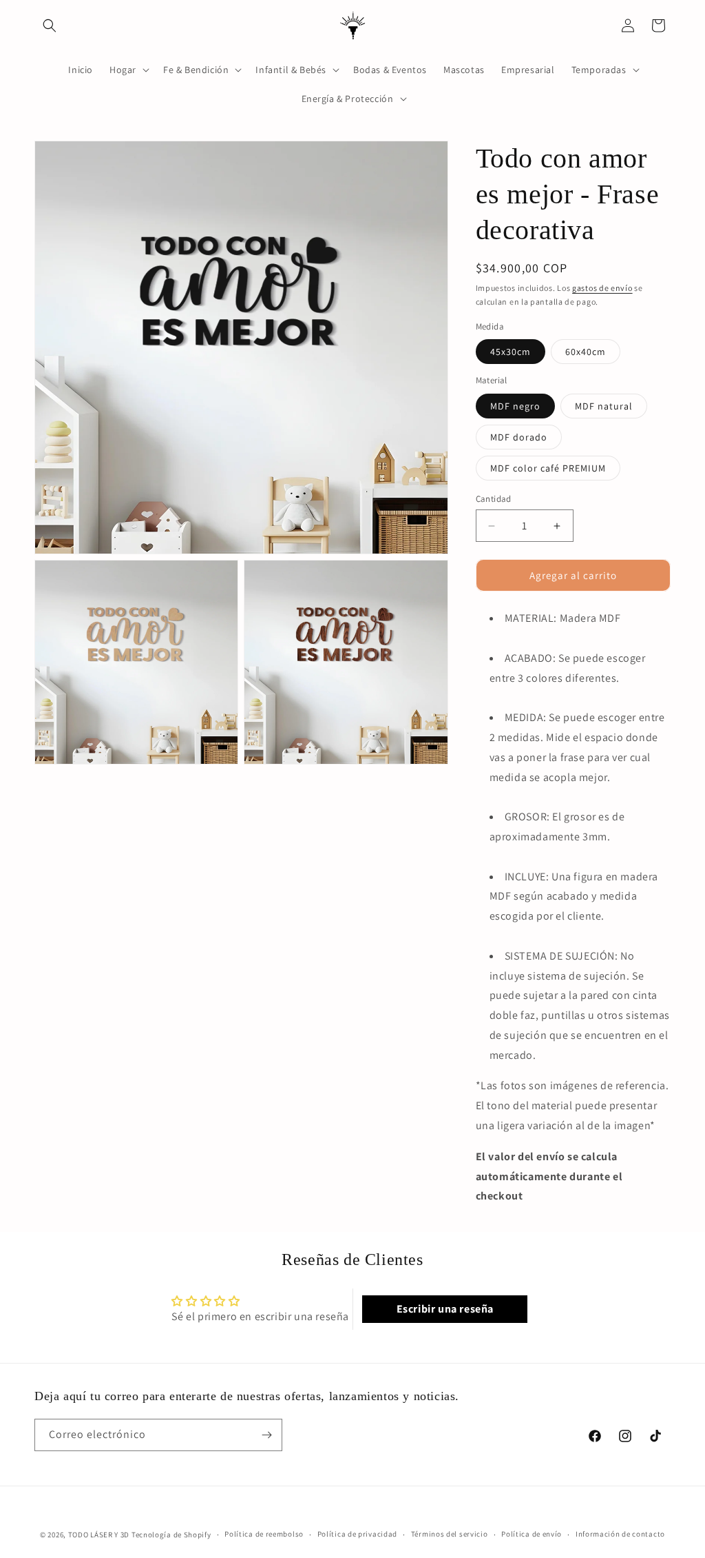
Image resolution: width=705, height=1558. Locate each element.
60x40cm (585, 351)
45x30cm (510, 351)
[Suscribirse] (266, 1435)
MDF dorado (518, 437)
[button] (49, 25)
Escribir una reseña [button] (445, 1309)
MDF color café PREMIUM (548, 468)
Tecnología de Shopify (171, 1534)
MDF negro (515, 406)
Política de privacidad (357, 1534)
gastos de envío (602, 288)
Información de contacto (620, 1534)
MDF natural (604, 406)
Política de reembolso (264, 1534)
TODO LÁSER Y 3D (99, 1534)
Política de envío (531, 1534)
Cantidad (494, 499)
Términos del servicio (449, 1534)
